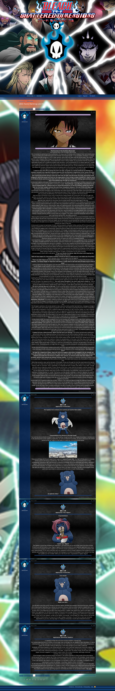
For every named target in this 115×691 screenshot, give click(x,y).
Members (39, 96)
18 (39, 109)
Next (47, 109)
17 (36, 109)
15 (31, 109)
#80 (94, 625)
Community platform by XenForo (57, 689)
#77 (94, 394)
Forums (22, 96)
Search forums (28, 98)
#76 (94, 112)
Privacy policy (87, 686)
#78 (94, 500)
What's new (30, 96)
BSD (21, 106)
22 (43, 109)
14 (29, 109)
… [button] (41, 109)
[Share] (92, 112)
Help (92, 686)
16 (34, 109)
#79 (94, 560)
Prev (22, 109)
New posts (21, 98)
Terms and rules (78, 686)
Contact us (71, 686)
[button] (34, 95)
